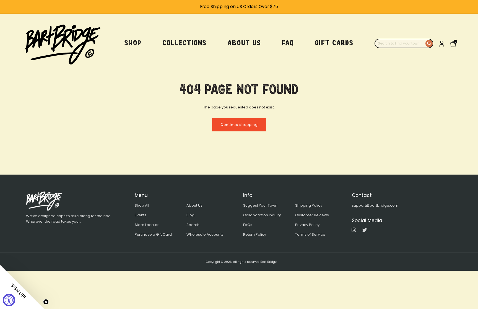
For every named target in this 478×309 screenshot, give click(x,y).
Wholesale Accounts (205, 234)
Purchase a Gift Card (153, 234)
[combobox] (400, 43)
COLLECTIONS (184, 43)
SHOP (133, 43)
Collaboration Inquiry (262, 215)
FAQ (288, 43)
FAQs (247, 224)
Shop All (142, 205)
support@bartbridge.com (375, 205)
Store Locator (147, 224)
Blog (190, 215)
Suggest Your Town (260, 205)
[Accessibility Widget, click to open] (9, 300)
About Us (194, 205)
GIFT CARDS (334, 43)
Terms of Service (310, 234)
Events (140, 215)
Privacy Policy (307, 224)
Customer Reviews (312, 215)
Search (192, 224)
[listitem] (239, 7)
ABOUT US (244, 43)
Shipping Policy (308, 205)
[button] (22, 287)
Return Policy (254, 234)
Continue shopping (239, 124)
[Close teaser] (46, 302)
